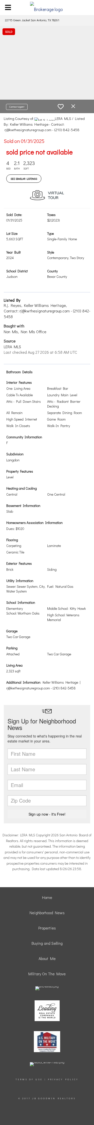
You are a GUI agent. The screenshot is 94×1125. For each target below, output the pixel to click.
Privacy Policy (63, 1079)
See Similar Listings (24, 178)
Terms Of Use (29, 1079)
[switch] (60, 107)
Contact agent (16, 106)
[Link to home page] (47, 7)
